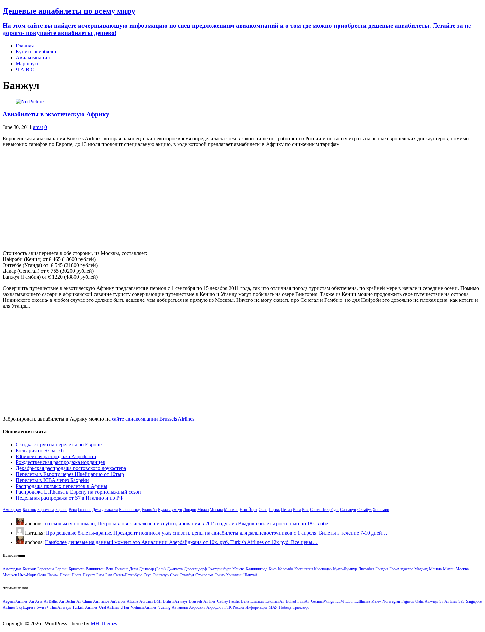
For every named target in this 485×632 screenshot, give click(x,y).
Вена (73, 509)
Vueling (164, 607)
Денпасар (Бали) (152, 569)
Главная (25, 45)
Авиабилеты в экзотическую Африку (56, 114)
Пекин (286, 509)
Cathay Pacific (228, 601)
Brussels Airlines (202, 601)
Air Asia (35, 601)
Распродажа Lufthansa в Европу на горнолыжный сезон (78, 492)
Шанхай (250, 575)
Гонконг (84, 509)
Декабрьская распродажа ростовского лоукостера (71, 468)
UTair (124, 607)
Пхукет (89, 575)
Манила (435, 569)
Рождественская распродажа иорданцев (60, 462)
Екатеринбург (219, 569)
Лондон (189, 509)
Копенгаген (303, 569)
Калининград (130, 509)
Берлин (61, 509)
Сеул (147, 575)
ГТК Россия (234, 607)
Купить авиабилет (36, 51)
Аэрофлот (214, 607)
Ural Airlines (109, 607)
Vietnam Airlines (144, 607)
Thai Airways (60, 607)
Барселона (45, 509)
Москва (216, 509)
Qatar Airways (426, 601)
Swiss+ (42, 607)
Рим (305, 509)
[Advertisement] (242, 199)
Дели (96, 509)
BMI (158, 601)
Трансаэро (301, 607)
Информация (256, 607)
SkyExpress (25, 607)
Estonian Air (275, 601)
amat (38, 127)
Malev (376, 601)
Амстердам (12, 509)
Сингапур (348, 509)
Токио (220, 575)
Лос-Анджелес (401, 569)
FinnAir (303, 601)
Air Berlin (67, 601)
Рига (297, 509)
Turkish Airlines (85, 607)
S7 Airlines (448, 601)
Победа (285, 607)
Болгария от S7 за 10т (40, 450)
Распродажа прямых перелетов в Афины (61, 486)
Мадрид (421, 569)
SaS (461, 601)
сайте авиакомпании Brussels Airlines (153, 419)
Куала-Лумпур (170, 509)
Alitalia (132, 601)
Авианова (180, 607)
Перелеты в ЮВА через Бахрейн (52, 480)
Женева (238, 569)
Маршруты (28, 63)
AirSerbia (117, 601)
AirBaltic (51, 601)
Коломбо (149, 509)
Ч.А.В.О (25, 69)
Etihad (291, 601)
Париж (274, 509)
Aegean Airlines (15, 601)
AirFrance (101, 601)
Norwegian (391, 601)
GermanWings (322, 601)
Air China (84, 601)
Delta (245, 601)
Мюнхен (231, 509)
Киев (273, 569)
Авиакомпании (33, 57)
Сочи (174, 575)
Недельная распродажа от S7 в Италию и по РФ (70, 498)
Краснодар (323, 569)
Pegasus (407, 601)
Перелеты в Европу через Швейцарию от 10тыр (70, 474)
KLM (339, 601)
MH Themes (104, 623)
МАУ (273, 607)
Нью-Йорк (248, 509)
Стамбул (364, 509)
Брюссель (76, 569)
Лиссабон (366, 569)
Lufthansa (362, 601)
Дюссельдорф (195, 569)
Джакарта (110, 509)
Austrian (146, 601)
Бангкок (29, 509)
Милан (203, 509)
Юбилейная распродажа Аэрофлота (56, 456)
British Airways (175, 601)
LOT (349, 601)
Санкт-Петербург (324, 509)
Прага (76, 575)
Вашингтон (95, 569)
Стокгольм (204, 575)
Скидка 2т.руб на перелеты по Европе (59, 444)
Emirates (257, 601)
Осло (263, 509)
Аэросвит (197, 607)
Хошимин (381, 509)
